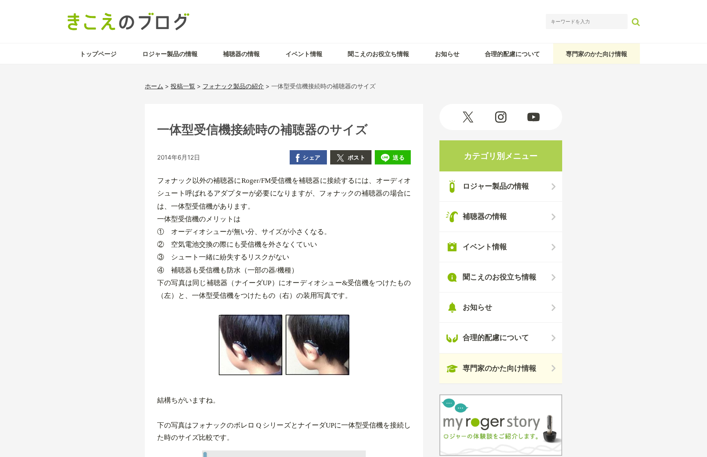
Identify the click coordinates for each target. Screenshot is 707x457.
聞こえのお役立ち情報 (378, 54)
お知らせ (447, 54)
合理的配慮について (512, 54)
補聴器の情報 (241, 54)
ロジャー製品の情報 (170, 54)
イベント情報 (304, 54)
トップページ (98, 54)
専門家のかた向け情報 (596, 54)
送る (399, 157)
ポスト (357, 157)
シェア (312, 157)
